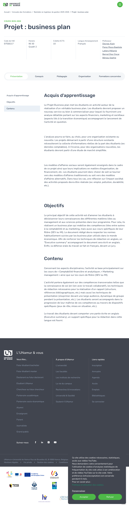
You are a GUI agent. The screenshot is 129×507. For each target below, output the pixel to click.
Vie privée (27, 462)
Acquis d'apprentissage (18, 95)
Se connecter (98, 401)
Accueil (7, 12)
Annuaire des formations (21, 12)
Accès (95, 383)
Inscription (97, 365)
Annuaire (96, 371)
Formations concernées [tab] (110, 76)
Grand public (23, 431)
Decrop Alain (108, 43)
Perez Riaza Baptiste (112, 47)
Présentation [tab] (16, 76)
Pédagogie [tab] (62, 76)
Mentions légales (11, 462)
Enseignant (22, 413)
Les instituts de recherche (68, 377)
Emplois (96, 389)
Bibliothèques (98, 395)
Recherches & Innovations (68, 389)
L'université (61, 365)
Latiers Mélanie (109, 50)
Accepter (84, 497)
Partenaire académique (27, 395)
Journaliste (22, 425)
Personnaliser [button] (78, 491)
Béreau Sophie (109, 57)
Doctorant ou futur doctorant (30, 377)
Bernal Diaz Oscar (110, 54)
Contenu (11, 108)
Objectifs (11, 102)
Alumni (20, 407)
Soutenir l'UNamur (64, 401)
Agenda (96, 377)
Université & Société (65, 395)
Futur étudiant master (27, 371)
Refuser (110, 497)
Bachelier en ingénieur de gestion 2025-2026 (51, 12)
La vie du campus (64, 383)
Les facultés (61, 371)
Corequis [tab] (39, 76)
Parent (20, 419)
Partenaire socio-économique (30, 401)
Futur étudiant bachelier (28, 365)
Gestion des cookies (45, 462)
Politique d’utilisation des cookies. (88, 484)
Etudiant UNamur (25, 383)
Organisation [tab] (84, 76)
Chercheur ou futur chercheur (30, 389)
